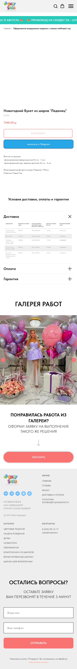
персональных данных (38, 662)
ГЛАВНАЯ (46, 481)
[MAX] (29, 493)
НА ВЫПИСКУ (10, 543)
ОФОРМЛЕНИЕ (11, 547)
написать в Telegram (38, 144)
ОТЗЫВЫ (46, 485)
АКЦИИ (45, 490)
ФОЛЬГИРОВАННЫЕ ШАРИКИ (18, 557)
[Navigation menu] (70, 6)
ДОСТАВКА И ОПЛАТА (53, 495)
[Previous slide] (3, 360)
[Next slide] (74, 360)
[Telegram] (11, 493)
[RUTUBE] (17, 493)
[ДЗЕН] (23, 493)
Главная (7, 28)
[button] (55, 6)
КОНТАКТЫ (48, 523)
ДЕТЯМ (7, 538)
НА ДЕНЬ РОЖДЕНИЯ (14, 533)
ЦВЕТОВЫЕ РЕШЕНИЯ (14, 529)
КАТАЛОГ (9, 523)
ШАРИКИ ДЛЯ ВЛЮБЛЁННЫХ (18, 561)
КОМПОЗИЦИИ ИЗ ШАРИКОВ (19, 552)
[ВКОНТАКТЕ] (6, 493)
